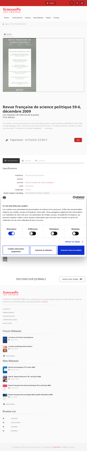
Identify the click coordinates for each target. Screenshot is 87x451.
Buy (78, 140)
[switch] (33, 233)
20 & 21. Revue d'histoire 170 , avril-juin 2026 (24, 377)
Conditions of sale (10, 320)
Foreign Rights (8, 313)
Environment (17, 17)
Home (6, 17)
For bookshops (9, 316)
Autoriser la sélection (43, 250)
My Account (7, 323)
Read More (49, 128)
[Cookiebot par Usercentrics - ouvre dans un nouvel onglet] (74, 197)
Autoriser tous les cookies (71, 250)
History (28, 17)
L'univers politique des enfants (20, 346)
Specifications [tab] (12, 160)
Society (56, 17)
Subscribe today (70, 279)
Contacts (6, 309)
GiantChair (57, 447)
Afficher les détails (72, 242)
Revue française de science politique (39, 182)
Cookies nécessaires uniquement (16, 250)
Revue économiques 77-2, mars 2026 (21, 367)
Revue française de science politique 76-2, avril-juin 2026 (29, 385)
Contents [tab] (41, 160)
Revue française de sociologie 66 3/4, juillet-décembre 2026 (30, 395)
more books (10, 356)
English (51, 3)
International (38, 17)
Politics (48, 17)
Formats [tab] (27, 160)
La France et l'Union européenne (20, 337)
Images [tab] (9, 34)
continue (45, 302)
